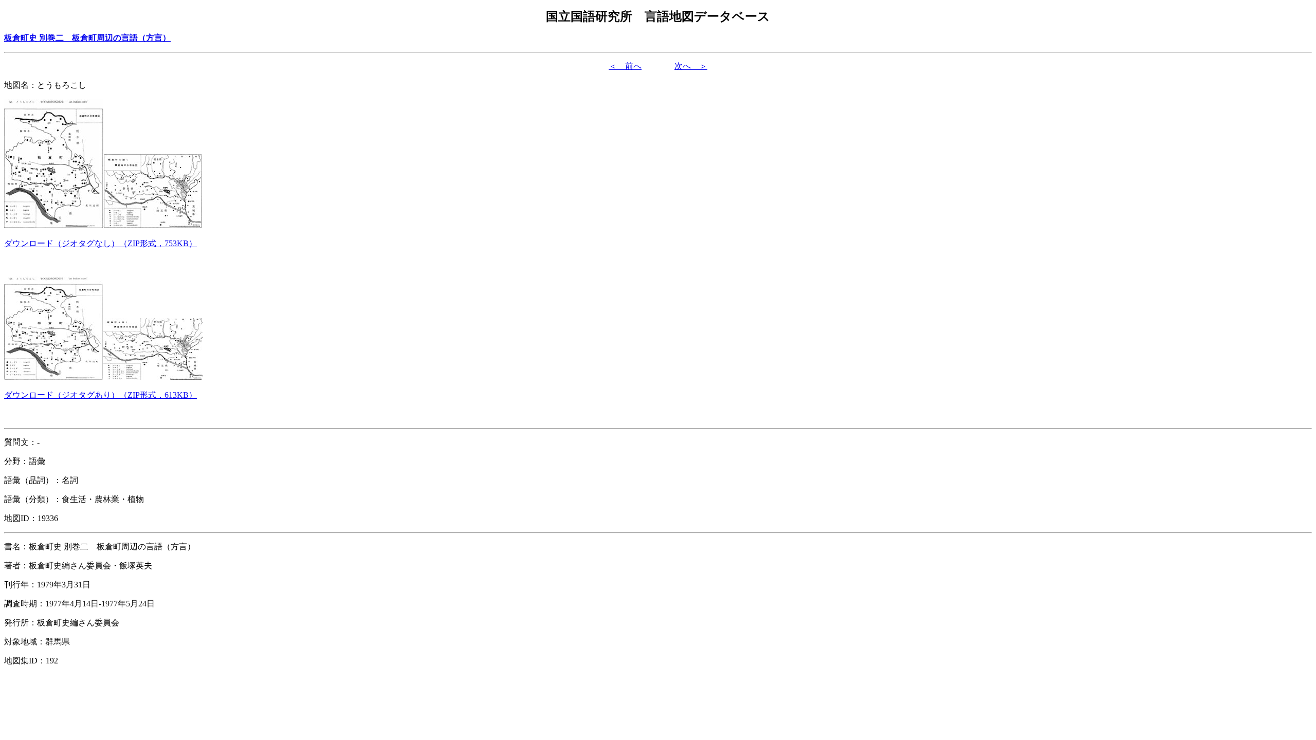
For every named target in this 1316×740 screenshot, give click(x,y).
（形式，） (100, 243)
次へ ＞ (690, 66)
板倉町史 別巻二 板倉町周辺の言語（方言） (87, 37)
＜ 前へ (625, 66)
